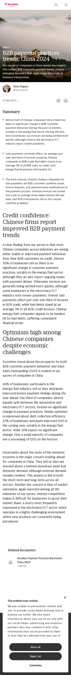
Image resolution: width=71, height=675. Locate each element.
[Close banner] (65, 597)
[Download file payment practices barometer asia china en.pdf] (10, 562)
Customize (35, 665)
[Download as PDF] (65, 100)
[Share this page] (58, 100)
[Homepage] (11, 5)
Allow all (35, 647)
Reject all (35, 656)
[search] (56, 5)
